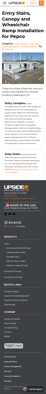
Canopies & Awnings (13, 277)
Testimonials (9, 304)
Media (7, 336)
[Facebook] (9, 213)
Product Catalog (11, 291)
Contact (7, 332)
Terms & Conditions (12, 376)
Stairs (6, 244)
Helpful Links (12, 284)
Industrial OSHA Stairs (16, 252)
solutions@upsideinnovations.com (19, 198)
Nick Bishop (7, 49)
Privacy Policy (10, 357)
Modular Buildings (29, 46)
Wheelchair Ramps (11, 46)
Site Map (7, 381)
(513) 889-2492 (10, 196)
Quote (32, 3)
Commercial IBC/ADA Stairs (18, 248)
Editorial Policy (10, 362)
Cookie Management (12, 366)
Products (10, 237)
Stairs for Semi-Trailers (16, 261)
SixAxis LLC (11, 226)
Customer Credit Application (16, 296)
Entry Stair (35, 44)
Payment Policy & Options (16, 300)
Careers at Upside (12, 319)
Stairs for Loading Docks (17, 265)
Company (9, 312)
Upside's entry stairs (20, 169)
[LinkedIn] (5, 213)
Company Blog (11, 328)
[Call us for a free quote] (41, 3)
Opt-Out (7, 371)
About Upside (10, 323)
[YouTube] (13, 213)
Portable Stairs (12, 257)
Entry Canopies (21, 44)
